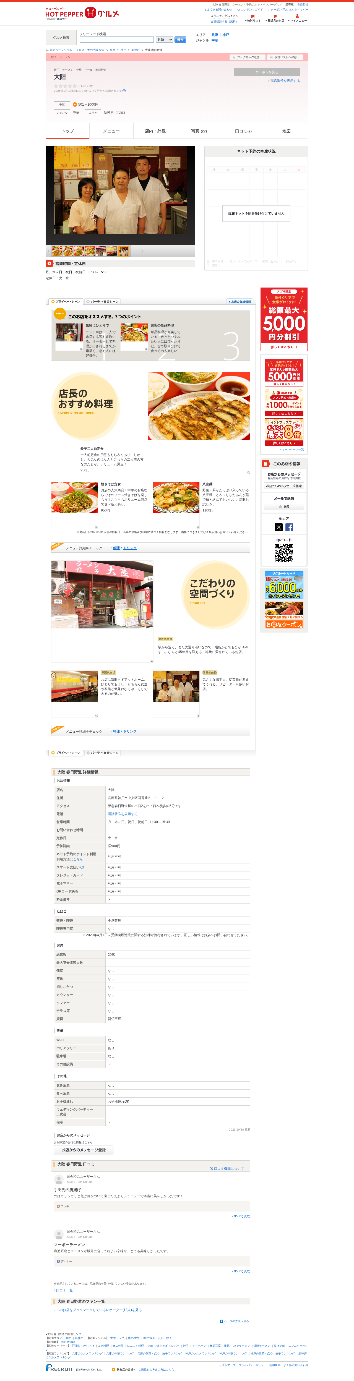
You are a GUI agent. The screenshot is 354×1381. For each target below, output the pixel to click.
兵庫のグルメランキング (87, 1353)
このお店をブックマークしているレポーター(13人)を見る (99, 1310)
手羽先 (75, 1345)
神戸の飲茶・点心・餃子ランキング (273, 1353)
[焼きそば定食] (74, 505)
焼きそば (162, 1345)
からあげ (88, 1345)
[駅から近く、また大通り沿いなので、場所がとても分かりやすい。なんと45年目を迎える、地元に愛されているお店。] (102, 611)
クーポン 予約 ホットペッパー (289, 9)
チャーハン (199, 1345)
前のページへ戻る (61, 49)
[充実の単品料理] (134, 337)
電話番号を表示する (285, 81)
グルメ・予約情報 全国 (90, 49)
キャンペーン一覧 (293, 449)
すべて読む (242, 1216)
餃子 (186, 1345)
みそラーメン (241, 1345)
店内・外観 (155, 131)
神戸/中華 (134, 1338)
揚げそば (279, 1345)
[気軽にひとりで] (69, 337)
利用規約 (274, 1365)
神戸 (225, 35)
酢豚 (227, 1345)
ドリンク (130, 548)
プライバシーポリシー (252, 1365)
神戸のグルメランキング (200, 1353)
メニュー (111, 131)
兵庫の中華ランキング (120, 1353)
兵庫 (215, 35)
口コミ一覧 (64, 1290)
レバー (175, 1345)
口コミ (243, 131)
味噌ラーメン (262, 1345)
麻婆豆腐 (215, 1345)
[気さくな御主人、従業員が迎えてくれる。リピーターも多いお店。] (176, 694)
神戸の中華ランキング (233, 1353)
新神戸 (135, 49)
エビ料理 (103, 1345)
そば (150, 1345)
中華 (215, 40)
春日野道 (302, 4)
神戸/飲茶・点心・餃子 (157, 1338)
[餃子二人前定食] (199, 423)
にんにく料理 (135, 1345)
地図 (286, 131)
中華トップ (117, 1338)
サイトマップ (227, 1365)
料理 (116, 548)
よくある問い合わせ (219, 9)
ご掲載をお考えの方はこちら (156, 1369)
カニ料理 (118, 1345)
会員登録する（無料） (224, 21)
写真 (199, 131)
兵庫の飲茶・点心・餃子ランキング (159, 1353)
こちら (78, 859)
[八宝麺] (176, 505)
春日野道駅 (68, 1341)
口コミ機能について (229, 1168)
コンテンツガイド (252, 9)
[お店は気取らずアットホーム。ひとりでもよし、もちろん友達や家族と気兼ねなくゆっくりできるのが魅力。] (74, 694)
